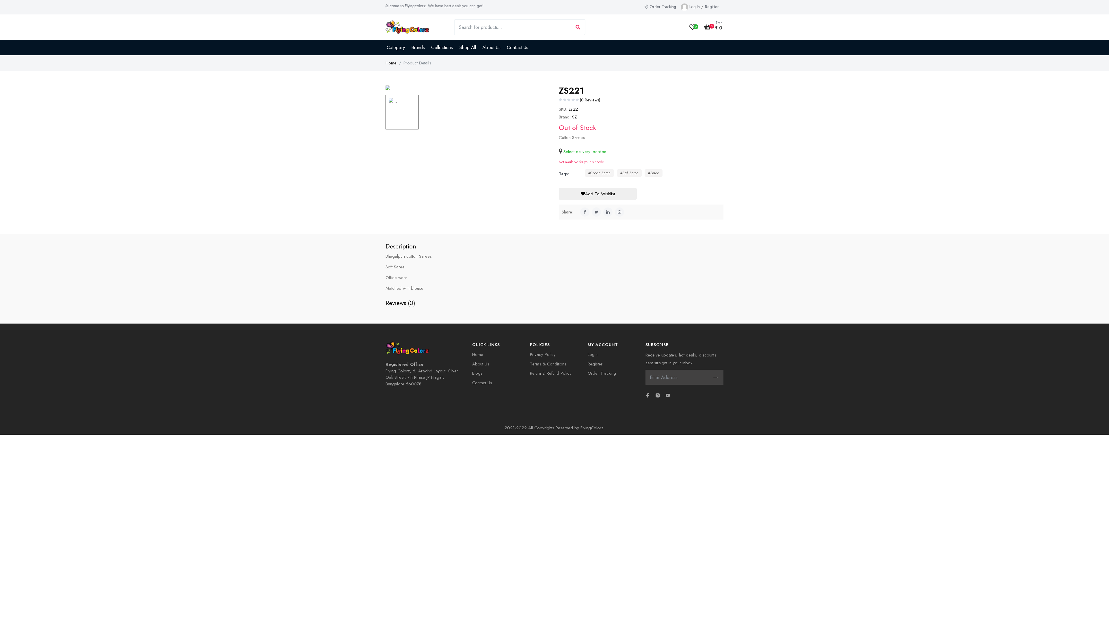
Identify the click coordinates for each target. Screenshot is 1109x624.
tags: (564, 174)
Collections (442, 47)
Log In (694, 7)
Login (593, 354)
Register (712, 7)
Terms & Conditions (548, 364)
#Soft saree (629, 173)
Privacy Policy (543, 354)
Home (391, 63)
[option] (468, 89)
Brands (418, 47)
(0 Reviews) (590, 100)
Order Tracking (663, 7)
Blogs (477, 373)
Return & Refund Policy (551, 373)
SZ (574, 117)
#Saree (653, 173)
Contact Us (517, 47)
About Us (491, 47)
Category (396, 47)
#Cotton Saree (599, 173)
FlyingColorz (591, 428)
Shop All (467, 47)
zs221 (573, 109)
